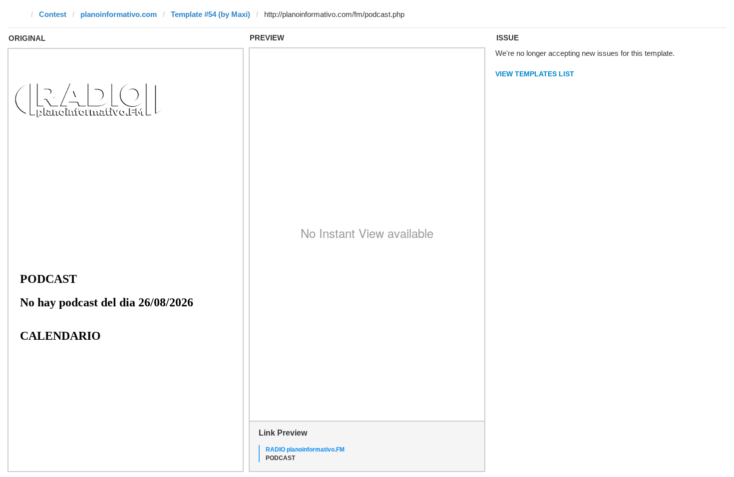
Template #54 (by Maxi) (210, 14)
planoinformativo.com (118, 14)
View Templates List (534, 74)
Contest (52, 14)
